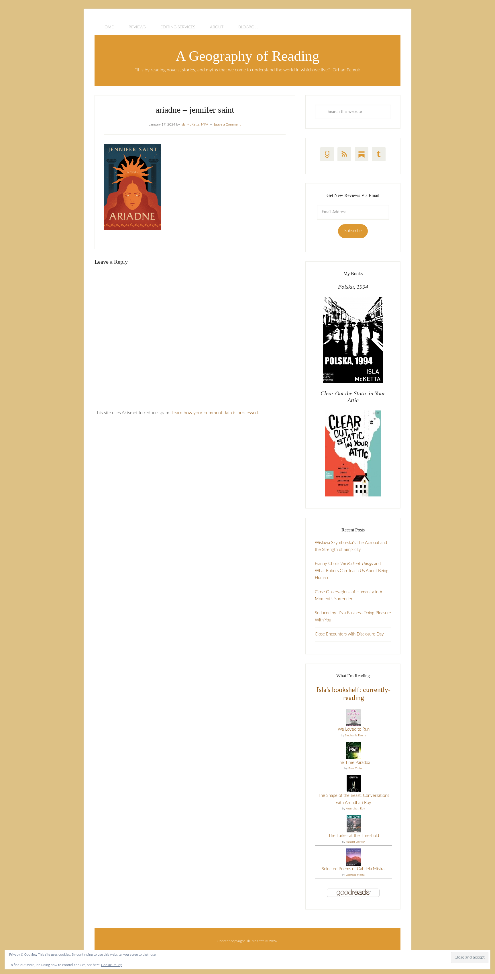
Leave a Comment (227, 124)
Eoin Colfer (355, 768)
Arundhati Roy (355, 808)
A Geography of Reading (247, 56)
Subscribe (353, 231)
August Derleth (355, 841)
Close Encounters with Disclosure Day (349, 634)
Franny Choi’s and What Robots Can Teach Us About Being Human (351, 571)
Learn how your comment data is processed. (215, 412)
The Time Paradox (353, 762)
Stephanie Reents (355, 735)
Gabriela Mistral (355, 874)
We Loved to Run (354, 729)
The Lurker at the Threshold (353, 836)
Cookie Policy (111, 965)
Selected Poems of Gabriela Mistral (353, 869)
